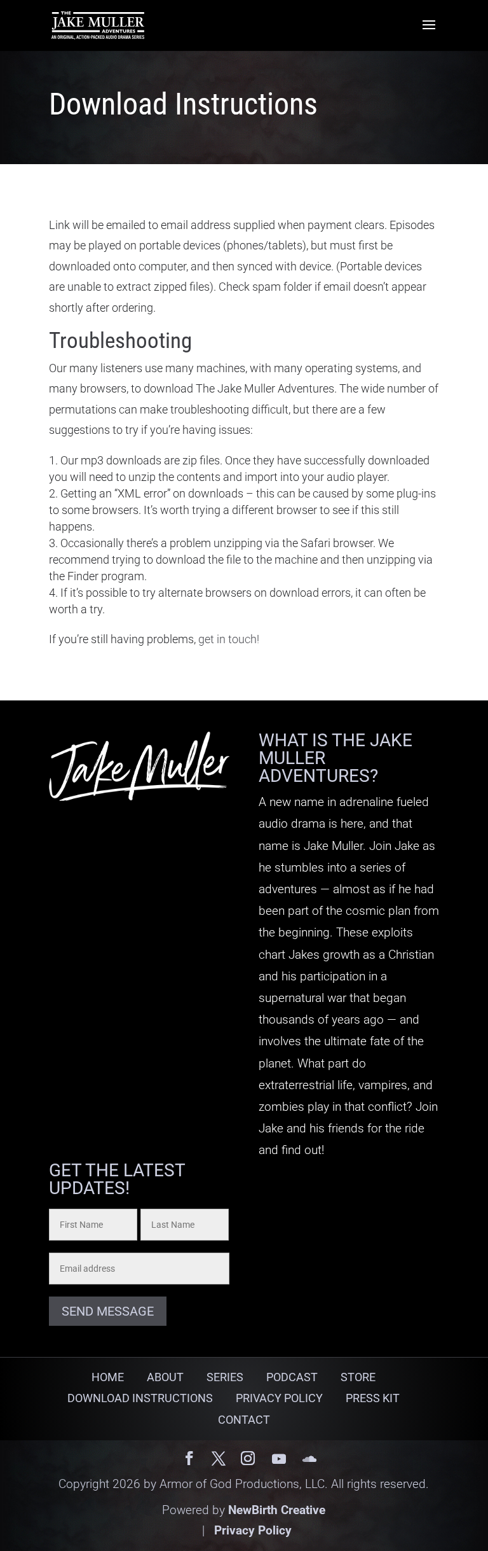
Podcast (292, 1377)
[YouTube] (279, 1459)
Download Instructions (140, 1398)
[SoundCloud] (309, 1459)
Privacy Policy (279, 1398)
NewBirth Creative (276, 1510)
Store (358, 1377)
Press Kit (373, 1398)
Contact (244, 1419)
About (165, 1377)
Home (108, 1377)
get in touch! (228, 639)
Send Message (108, 1311)
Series (225, 1377)
